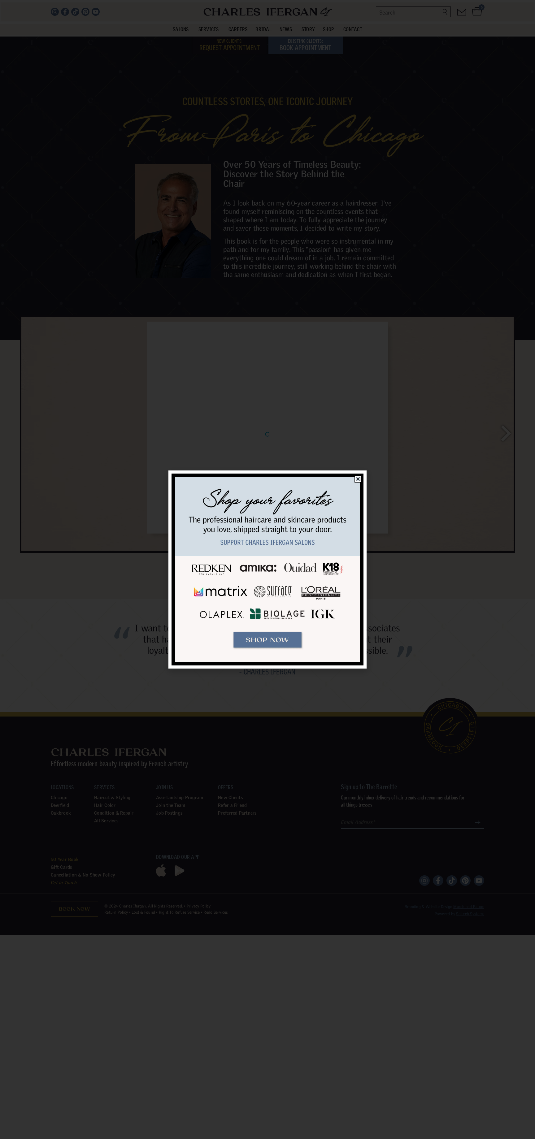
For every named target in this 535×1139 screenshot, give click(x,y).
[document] (267, 569)
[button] (358, 479)
